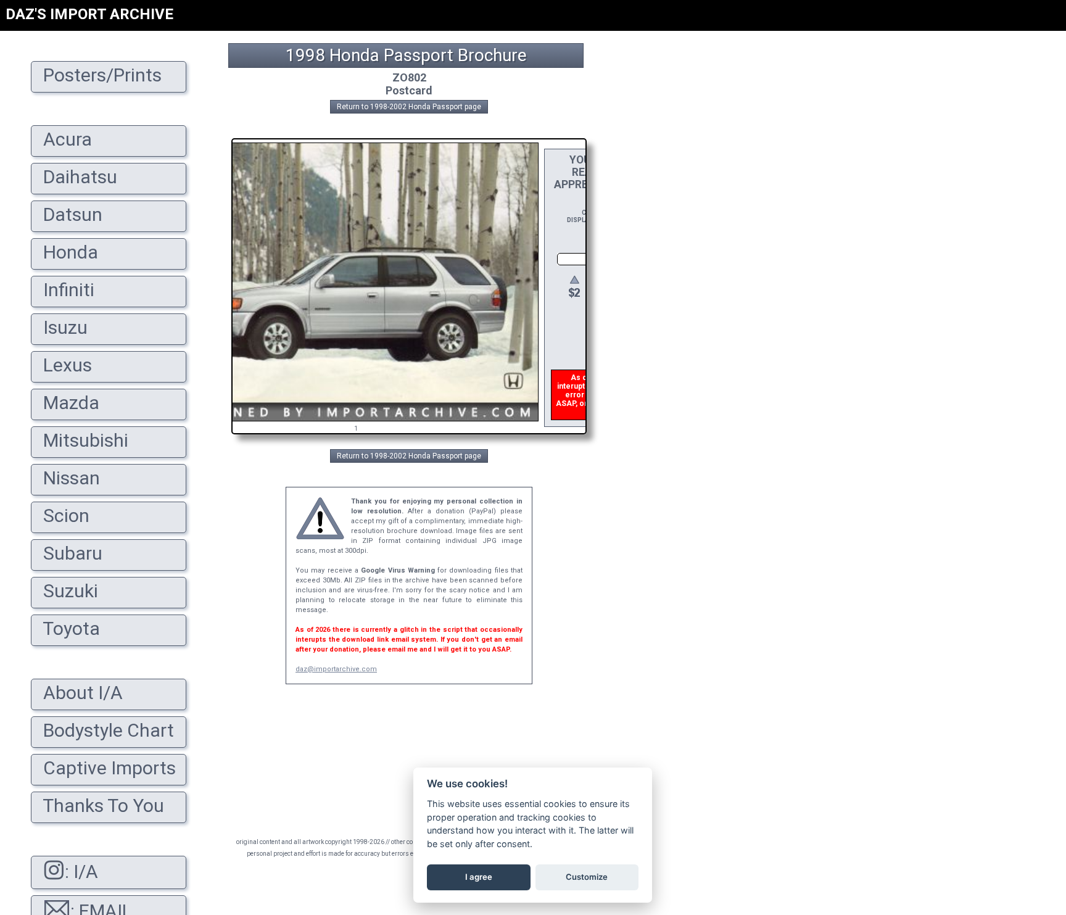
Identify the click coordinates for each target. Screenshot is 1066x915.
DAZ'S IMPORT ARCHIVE (89, 14)
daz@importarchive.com (336, 669)
